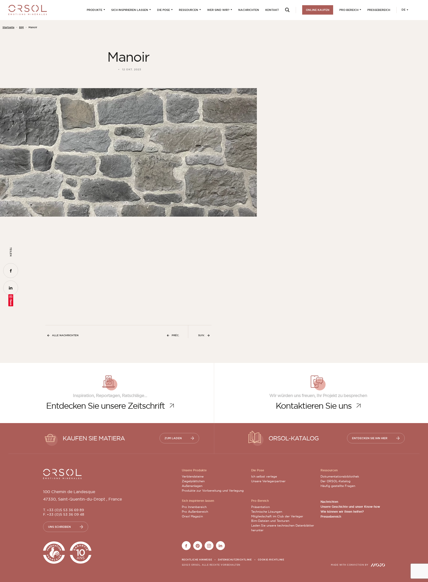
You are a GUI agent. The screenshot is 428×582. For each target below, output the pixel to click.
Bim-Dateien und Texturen (270, 521)
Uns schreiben (59, 527)
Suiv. (201, 335)
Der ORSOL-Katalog (335, 481)
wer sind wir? (218, 10)
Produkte (94, 10)
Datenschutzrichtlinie (235, 559)
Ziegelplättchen (193, 481)
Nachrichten (248, 10)
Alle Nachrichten (65, 335)
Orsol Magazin (192, 516)
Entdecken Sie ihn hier (369, 438)
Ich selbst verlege (264, 476)
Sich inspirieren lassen (129, 10)
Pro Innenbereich (194, 507)
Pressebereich (378, 10)
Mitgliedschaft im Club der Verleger (277, 516)
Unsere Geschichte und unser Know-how (350, 507)
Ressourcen (188, 10)
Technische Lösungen (266, 511)
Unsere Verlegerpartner (268, 481)
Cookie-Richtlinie (271, 559)
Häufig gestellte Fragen (338, 486)
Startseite (8, 27)
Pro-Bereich (348, 10)
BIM (21, 27)
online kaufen (317, 10)
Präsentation (260, 507)
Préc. (175, 335)
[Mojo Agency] (378, 564)
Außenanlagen (192, 486)
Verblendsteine (193, 476)
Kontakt (272, 10)
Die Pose (163, 10)
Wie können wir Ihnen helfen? (342, 512)
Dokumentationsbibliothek (340, 476)
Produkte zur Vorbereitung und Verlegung (213, 490)
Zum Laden (173, 438)
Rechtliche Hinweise (197, 559)
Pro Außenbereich (195, 511)
